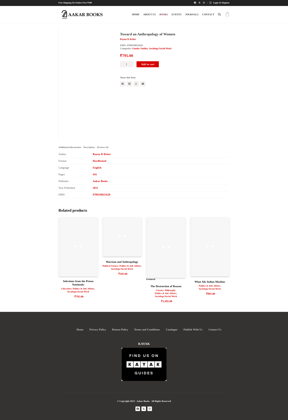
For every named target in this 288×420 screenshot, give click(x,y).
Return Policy (120, 329)
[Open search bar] (219, 14)
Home (79, 329)
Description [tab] (89, 147)
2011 (95, 187)
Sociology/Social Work (160, 48)
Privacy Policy (97, 329)
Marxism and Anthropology (122, 261)
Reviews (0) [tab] (102, 147)
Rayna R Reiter (102, 154)
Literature (66, 288)
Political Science (110, 266)
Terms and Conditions (147, 329)
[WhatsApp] (136, 83)
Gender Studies (140, 48)
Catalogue (171, 329)
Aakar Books (100, 181)
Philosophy (170, 290)
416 (95, 174)
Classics (160, 290)
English (97, 167)
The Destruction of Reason (165, 286)
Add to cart (147, 64)
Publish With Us (192, 329)
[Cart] (227, 14)
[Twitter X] (143, 409)
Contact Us (214, 329)
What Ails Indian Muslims (210, 281)
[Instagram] (149, 409)
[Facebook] (122, 83)
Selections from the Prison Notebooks (78, 283)
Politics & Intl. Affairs (83, 288)
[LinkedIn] (129, 83)
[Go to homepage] (81, 14)
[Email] (143, 83)
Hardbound (99, 160)
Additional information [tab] (69, 147)
